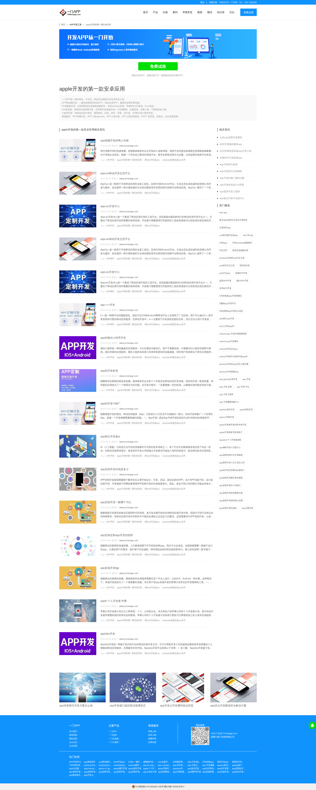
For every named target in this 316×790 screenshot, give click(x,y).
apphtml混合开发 (227, 409)
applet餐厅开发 (120, 768)
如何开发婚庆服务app (231, 144)
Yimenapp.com (230, 733)
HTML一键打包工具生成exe (140, 761)
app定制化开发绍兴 (240, 768)
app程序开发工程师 (230, 191)
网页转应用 (245, 265)
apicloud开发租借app (228, 371)
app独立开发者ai (110, 436)
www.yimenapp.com (128, 145)
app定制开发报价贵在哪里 (231, 477)
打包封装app (208, 761)
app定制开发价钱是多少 (114, 469)
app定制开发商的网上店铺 (231, 500)
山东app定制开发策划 (231, 137)
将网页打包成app (239, 761)
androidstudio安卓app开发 (125, 765)
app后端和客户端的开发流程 (215, 771)
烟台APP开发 (242, 280)
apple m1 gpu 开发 (107, 768)
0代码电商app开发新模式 (230, 295)
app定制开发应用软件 (123, 771)
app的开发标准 (109, 370)
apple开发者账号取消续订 (230, 432)
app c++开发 (107, 304)
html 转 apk (248, 235)
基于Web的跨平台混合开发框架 (233, 220)
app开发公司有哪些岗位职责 (176, 705)
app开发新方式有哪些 (231, 171)
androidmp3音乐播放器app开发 (113, 765)
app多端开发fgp (109, 568)
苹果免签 (187, 12)
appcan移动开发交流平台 (115, 173)
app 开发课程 (208, 765)
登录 (202, 2)
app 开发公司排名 (195, 765)
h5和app (223, 242)
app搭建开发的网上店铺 (114, 140)
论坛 (231, 12)
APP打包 (110, 192)
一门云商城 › (114, 738)
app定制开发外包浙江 (93, 771)
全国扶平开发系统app (231, 157)
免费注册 (213, 2)
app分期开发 (247, 508)
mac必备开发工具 (166, 761)
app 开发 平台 (243, 386)
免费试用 (248, 12)
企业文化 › (73, 742)
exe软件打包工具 (227, 265)
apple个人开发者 (150, 768)
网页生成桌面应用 (240, 250)
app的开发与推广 (110, 403)
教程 (199, 12)
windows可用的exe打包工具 (231, 257)
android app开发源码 (228, 341)
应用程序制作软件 (181, 761)
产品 (155, 12)
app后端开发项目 (225, 771)
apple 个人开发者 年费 (113, 601)
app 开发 (246, 379)
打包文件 (223, 250)
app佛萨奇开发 (194, 771)
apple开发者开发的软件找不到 (232, 424)
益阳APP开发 (225, 280)
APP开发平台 (75, 761)
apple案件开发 (134, 768)
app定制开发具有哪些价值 (231, 492)
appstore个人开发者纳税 (230, 439)
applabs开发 (107, 633)
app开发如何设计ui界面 (232, 184)
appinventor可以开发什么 (95, 768)
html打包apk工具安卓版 (124, 761)
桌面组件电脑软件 (151, 761)
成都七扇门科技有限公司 (222, 736)
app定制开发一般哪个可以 (115, 502)
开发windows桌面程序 (242, 242)
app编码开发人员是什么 (230, 447)
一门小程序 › (114, 742)
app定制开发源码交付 (138, 771)
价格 (165, 12)
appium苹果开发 (226, 417)
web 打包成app (194, 761)
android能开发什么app (138, 765)
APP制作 (110, 258)
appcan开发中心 (110, 206)
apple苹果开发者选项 (167, 768)
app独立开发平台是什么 (232, 198)
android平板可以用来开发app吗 (233, 356)
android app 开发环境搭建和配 (233, 333)
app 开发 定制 (225, 386)
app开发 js (88, 775)
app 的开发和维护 (181, 765)
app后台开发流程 (239, 771)
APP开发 (110, 159)
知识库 (220, 12)
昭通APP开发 (241, 273)
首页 (145, 12)
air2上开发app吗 (226, 326)
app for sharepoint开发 (153, 765)
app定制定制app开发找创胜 (116, 535)
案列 (175, 12)
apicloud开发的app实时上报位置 (233, 364)
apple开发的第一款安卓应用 (98, 24)
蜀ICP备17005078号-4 (174, 786)
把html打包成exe (152, 159)
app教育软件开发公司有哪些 (81, 775)
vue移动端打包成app (228, 235)
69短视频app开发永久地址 (231, 310)
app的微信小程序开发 (113, 337)
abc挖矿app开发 (226, 318)
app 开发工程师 (226, 394)
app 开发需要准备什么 (229, 401)
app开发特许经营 (228, 164)
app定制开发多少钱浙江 (230, 485)
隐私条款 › (73, 738)
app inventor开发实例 (167, 765)
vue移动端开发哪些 (107, 761)
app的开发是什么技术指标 (228, 768)
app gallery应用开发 (228, 379)
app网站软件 (89, 761)
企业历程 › (73, 745)
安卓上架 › (152, 734)
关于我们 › (73, 731)
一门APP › (113, 731)
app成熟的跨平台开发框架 (231, 455)
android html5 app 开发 (94, 765)
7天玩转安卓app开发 (78, 765)
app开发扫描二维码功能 (232, 177)
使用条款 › (73, 734)
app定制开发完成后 (228, 508)
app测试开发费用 (195, 768)
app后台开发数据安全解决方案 (228, 705)
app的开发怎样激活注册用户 (232, 470)
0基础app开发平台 (227, 303)
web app (223, 212)
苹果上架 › (152, 731)
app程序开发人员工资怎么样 (232, 462)
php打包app (224, 273)
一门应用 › (113, 734)
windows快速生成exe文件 (173, 159)
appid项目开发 (246, 409)
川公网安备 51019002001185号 (149, 786)
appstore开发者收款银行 (184, 768)
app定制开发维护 (106, 771)
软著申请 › (152, 738)
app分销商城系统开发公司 (184, 771)
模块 (209, 12)
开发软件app (225, 227)
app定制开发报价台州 (78, 771)
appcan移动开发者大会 (227, 765)
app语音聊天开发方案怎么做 (76, 705)
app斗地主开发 (150, 771)
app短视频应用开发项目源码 (170, 771)
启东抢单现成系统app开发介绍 (235, 150)
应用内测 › (152, 742)
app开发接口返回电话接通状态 (128, 705)
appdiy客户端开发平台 (242, 765)
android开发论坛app (228, 348)
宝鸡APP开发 (225, 288)
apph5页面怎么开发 (78, 768)
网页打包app (223, 761)
